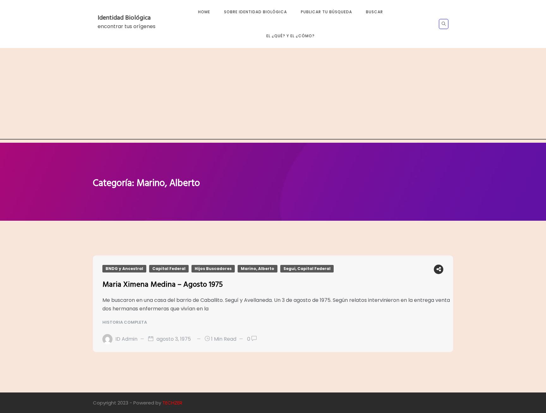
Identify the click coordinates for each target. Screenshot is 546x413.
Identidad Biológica (124, 18)
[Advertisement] (273, 95)
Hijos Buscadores (213, 268)
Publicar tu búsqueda (326, 12)
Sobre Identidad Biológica (255, 12)
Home (204, 12)
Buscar (374, 12)
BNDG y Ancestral (124, 268)
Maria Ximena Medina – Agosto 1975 (162, 285)
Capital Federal (168, 268)
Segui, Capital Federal (307, 268)
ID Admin (126, 339)
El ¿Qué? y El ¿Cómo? (290, 36)
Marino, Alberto (257, 268)
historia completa (125, 322)
